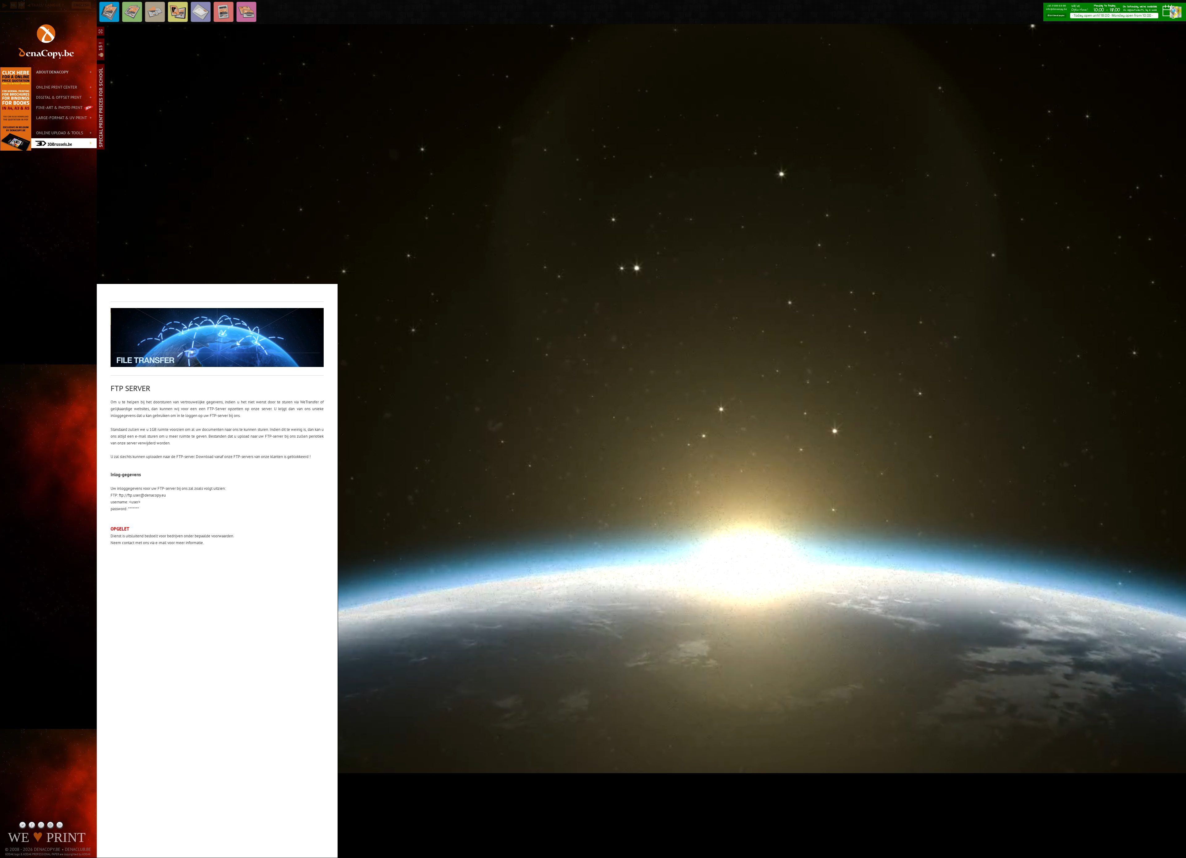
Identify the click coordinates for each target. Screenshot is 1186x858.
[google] (41, 825)
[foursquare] (50, 825)
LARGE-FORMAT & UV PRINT (61, 117)
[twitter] (23, 825)
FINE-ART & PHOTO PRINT (59, 107)
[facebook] (32, 825)
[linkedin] (60, 825)
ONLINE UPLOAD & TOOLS (59, 133)
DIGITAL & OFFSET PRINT (59, 97)
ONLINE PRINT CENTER (56, 87)
